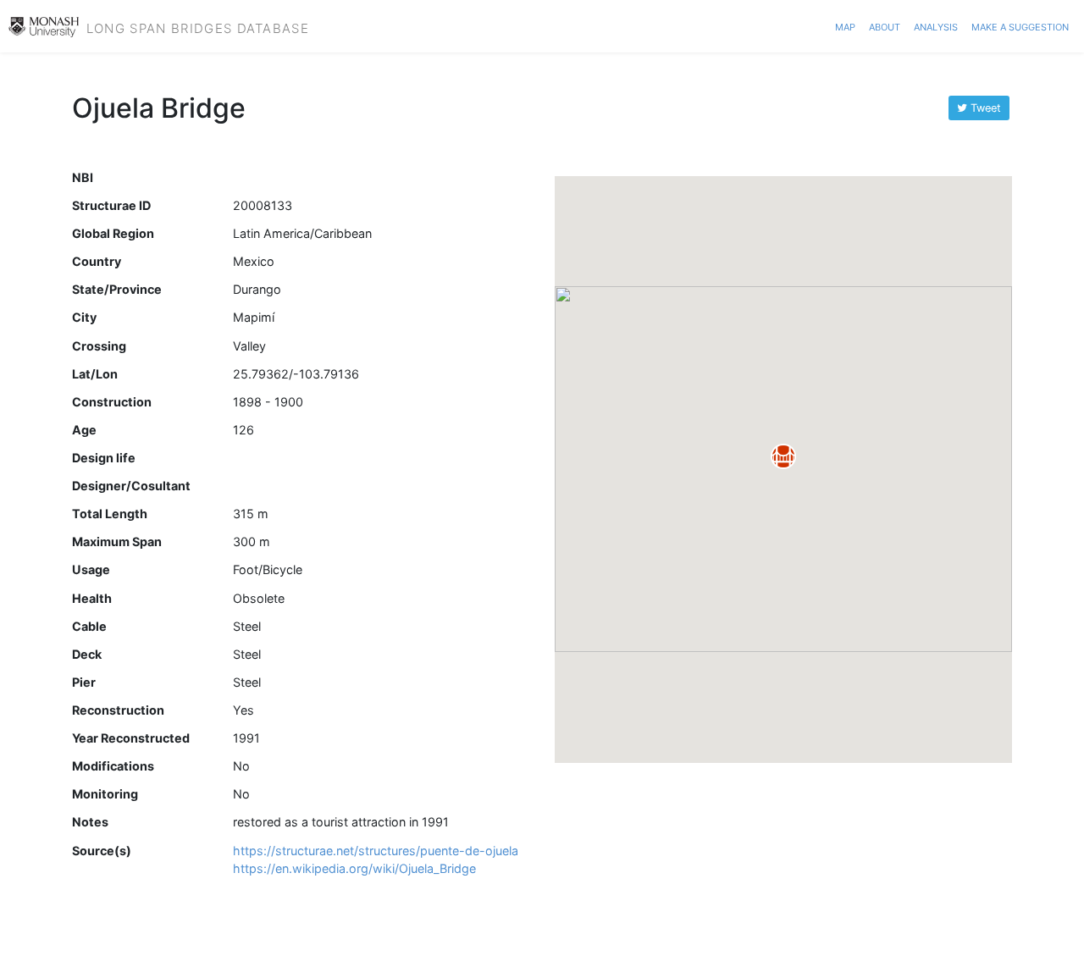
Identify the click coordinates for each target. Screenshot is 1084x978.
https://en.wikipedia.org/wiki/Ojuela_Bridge (354, 868)
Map (845, 25)
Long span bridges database (197, 26)
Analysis (936, 25)
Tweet (984, 108)
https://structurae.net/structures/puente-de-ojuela (375, 850)
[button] (783, 456)
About (884, 25)
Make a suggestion (1020, 25)
